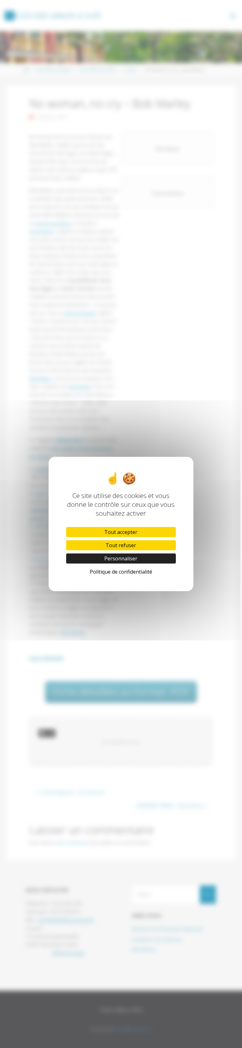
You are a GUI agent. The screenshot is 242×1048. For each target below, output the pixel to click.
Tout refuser (121, 545)
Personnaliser (120, 558)
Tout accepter (120, 532)
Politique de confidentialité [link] (121, 571)
